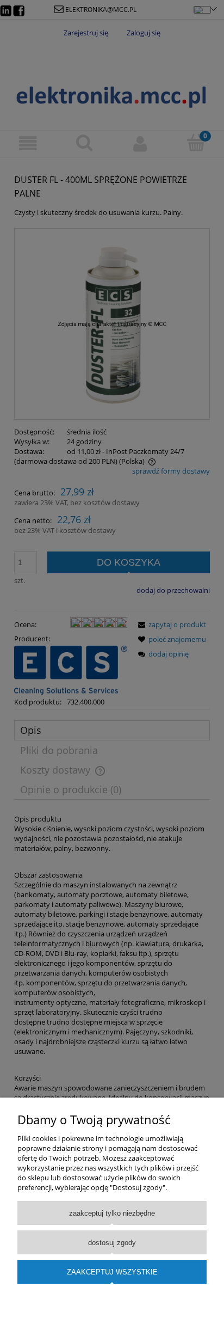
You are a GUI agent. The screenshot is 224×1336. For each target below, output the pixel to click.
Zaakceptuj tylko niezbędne (112, 1213)
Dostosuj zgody (112, 1243)
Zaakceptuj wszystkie (112, 1272)
